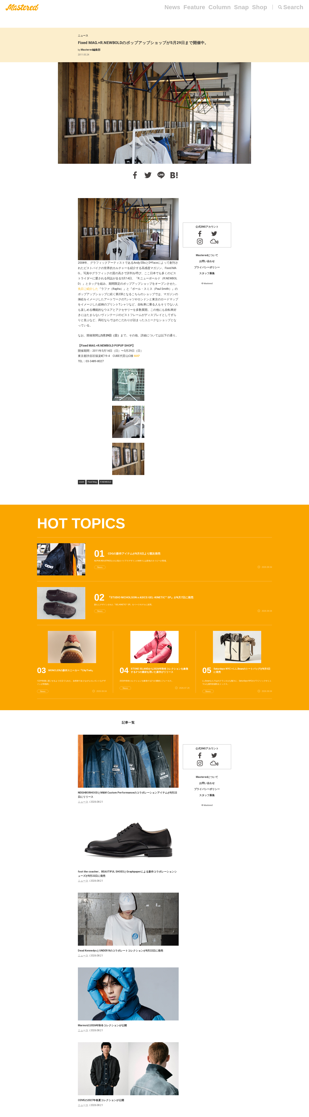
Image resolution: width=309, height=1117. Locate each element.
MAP (137, 356)
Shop (259, 7)
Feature (194, 7)
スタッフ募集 (207, 273)
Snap (241, 7)
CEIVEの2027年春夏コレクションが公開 (101, 1100)
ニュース (83, 35)
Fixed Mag (92, 482)
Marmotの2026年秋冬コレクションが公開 (102, 1025)
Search (293, 7)
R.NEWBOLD (105, 482)
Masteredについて (207, 255)
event (81, 482)
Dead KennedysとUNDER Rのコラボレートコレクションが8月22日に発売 (120, 950)
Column (219, 7)
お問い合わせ (207, 261)
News (172, 7)
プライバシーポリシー (207, 267)
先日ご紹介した (88, 288)
